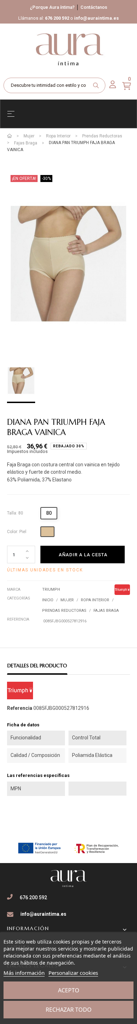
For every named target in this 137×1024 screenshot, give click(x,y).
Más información (24, 972)
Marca (13, 589)
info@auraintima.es (96, 18)
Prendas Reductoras (64, 610)
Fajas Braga (106, 610)
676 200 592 (57, 18)
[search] (96, 85)
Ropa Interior (95, 600)
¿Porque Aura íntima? (52, 7)
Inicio (47, 600)
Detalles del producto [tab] (37, 665)
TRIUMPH (51, 589)
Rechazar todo (69, 1009)
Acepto (68, 990)
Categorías (18, 598)
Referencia (18, 619)
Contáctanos (93, 7)
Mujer (67, 600)
